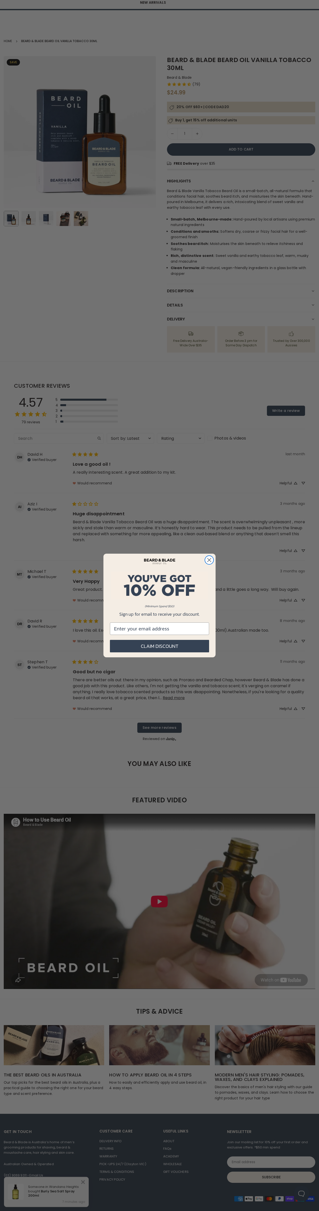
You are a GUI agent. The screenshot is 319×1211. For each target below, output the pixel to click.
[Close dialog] (209, 560)
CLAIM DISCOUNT (159, 646)
